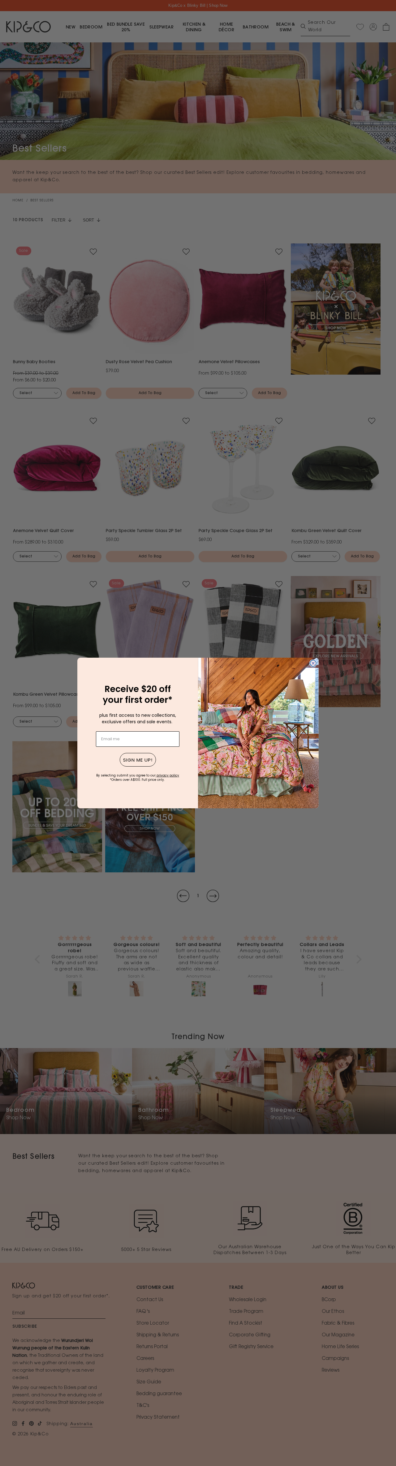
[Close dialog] (313, 663)
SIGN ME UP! (138, 760)
